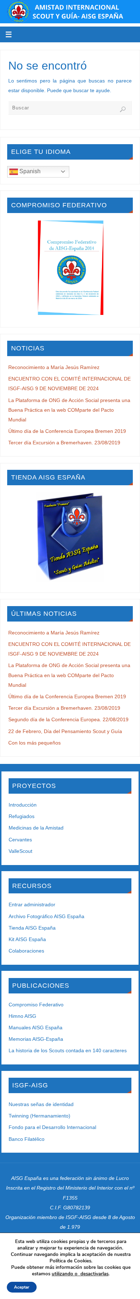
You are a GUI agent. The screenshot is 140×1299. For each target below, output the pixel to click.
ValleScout (20, 851)
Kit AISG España (27, 939)
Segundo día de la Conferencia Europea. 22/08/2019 (68, 719)
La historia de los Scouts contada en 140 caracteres (68, 1050)
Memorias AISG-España (36, 1039)
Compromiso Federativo (36, 1004)
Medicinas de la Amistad (36, 828)
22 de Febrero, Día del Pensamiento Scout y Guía (65, 731)
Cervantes (20, 839)
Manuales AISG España (35, 1027)
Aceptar (21, 1287)
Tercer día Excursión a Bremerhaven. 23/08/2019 (64, 442)
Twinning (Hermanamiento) (39, 1116)
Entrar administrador (32, 904)
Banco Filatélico (27, 1139)
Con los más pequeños (34, 743)
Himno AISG (22, 1016)
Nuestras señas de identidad (41, 1104)
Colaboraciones (26, 951)
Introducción (23, 805)
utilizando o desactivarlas (80, 1274)
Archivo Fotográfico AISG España (46, 916)
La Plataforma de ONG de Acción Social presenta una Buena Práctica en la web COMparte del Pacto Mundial (69, 409)
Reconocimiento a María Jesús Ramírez (53, 367)
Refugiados (21, 816)
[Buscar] (122, 109)
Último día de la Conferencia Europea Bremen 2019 (67, 431)
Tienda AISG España (32, 928)
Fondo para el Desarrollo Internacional (52, 1127)
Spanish (29, 171)
